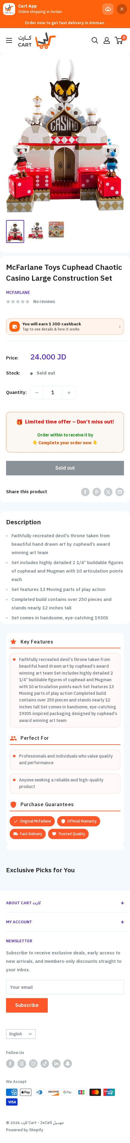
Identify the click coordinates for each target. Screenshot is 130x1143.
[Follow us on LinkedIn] (56, 1063)
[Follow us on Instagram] (33, 1063)
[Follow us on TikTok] (45, 1063)
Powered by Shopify (24, 1130)
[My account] (107, 40)
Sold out (65, 468)
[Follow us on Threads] (22, 1063)
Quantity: (16, 392)
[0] (119, 40)
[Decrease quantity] (37, 392)
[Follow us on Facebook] (10, 1063)
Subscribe (27, 1005)
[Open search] (95, 40)
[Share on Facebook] (85, 491)
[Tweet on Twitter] (108, 491)
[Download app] (108, 9)
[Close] (122, 9)
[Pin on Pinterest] (97, 491)
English (15, 1034)
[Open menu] (9, 40)
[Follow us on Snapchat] (67, 1063)
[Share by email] (119, 491)
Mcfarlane (18, 292)
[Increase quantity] (69, 392)
